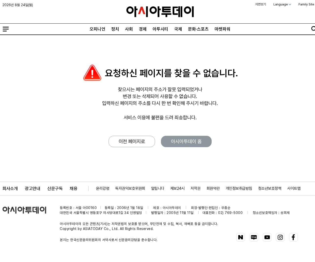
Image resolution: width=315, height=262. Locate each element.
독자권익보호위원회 (130, 188)
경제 (143, 29)
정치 (115, 29)
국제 (178, 29)
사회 (129, 29)
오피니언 (97, 29)
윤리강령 (102, 188)
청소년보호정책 (270, 188)
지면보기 (260, 4)
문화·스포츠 (198, 29)
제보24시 (177, 188)
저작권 (195, 188)
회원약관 (213, 188)
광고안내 (32, 188)
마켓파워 (222, 29)
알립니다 (157, 188)
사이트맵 (293, 188)
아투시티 (160, 29)
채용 (73, 188)
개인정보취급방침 (239, 188)
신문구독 (55, 188)
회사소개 (10, 188)
